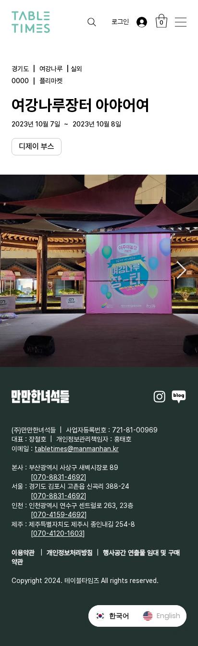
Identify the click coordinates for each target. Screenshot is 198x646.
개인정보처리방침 (70, 553)
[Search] (92, 22)
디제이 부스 (36, 146)
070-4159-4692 (59, 515)
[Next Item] (181, 270)
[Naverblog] (178, 396)
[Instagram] (159, 396)
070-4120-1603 (58, 533)
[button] (161, 21)
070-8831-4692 (58, 477)
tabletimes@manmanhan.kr (77, 449)
